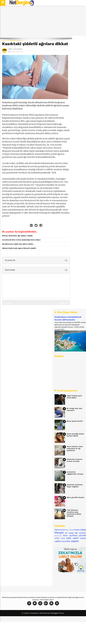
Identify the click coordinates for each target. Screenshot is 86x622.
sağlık (20, 40)
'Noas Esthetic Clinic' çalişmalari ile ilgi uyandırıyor (75, 448)
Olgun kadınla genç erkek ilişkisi (74, 397)
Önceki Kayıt (8, 303)
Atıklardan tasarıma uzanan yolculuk (74, 460)
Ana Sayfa (5, 40)
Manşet (13, 40)
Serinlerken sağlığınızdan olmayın (75, 473)
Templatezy (33, 613)
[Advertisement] (43, 21)
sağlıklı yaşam (79, 538)
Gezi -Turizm (69, 530)
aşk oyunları (80, 533)
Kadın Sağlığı (80, 529)
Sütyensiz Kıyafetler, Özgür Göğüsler (75, 486)
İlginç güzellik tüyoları (75, 497)
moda (63, 538)
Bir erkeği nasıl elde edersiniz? (74, 409)
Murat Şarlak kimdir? (75, 421)
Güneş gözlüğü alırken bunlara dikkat (75, 435)
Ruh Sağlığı (69, 533)
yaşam (75, 540)
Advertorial (60, 529)
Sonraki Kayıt (63, 303)
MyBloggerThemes (57, 613)
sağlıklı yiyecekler (63, 541)
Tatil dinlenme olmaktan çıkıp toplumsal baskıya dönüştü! (74, 513)
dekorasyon (58, 535)
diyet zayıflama (70, 535)
